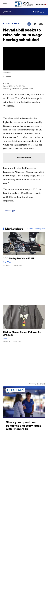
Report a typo (10, 211)
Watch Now (40, 4)
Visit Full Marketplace (36, 229)
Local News (11, 23)
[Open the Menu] (4, 4)
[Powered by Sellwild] (41, 384)
